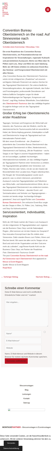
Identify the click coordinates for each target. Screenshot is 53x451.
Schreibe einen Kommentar (14, 47)
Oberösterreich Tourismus (16, 104)
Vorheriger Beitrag (9, 277)
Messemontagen (26, 386)
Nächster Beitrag (44, 277)
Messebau (30, 47)
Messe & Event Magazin (13, 262)
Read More (7, 268)
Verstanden (11, 443)
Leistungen (26, 394)
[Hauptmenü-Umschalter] (48, 9)
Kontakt (26, 398)
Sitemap (26, 403)
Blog (26, 390)
